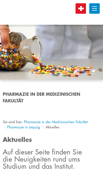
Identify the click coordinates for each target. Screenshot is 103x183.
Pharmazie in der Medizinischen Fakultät (56, 121)
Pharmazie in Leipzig (23, 127)
